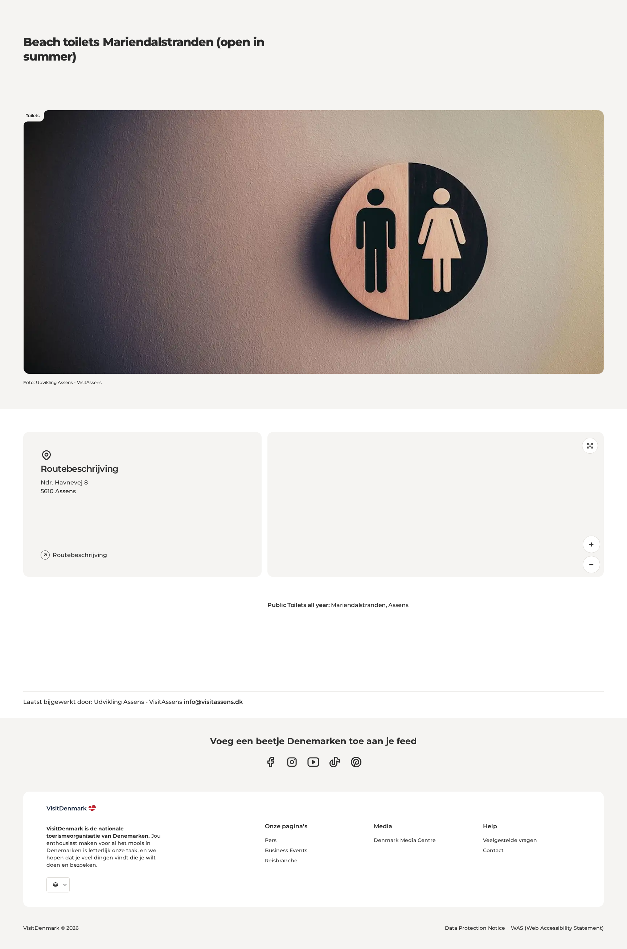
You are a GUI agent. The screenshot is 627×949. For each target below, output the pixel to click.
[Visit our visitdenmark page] (313, 762)
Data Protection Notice (475, 928)
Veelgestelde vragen (510, 840)
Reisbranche (281, 860)
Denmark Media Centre (405, 840)
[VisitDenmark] (71, 808)
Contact (493, 850)
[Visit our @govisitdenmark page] (334, 762)
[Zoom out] (591, 564)
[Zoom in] (591, 544)
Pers (270, 840)
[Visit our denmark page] (270, 762)
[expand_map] (590, 446)
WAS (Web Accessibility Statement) (557, 928)
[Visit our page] (292, 762)
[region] (435, 504)
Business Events (286, 850)
